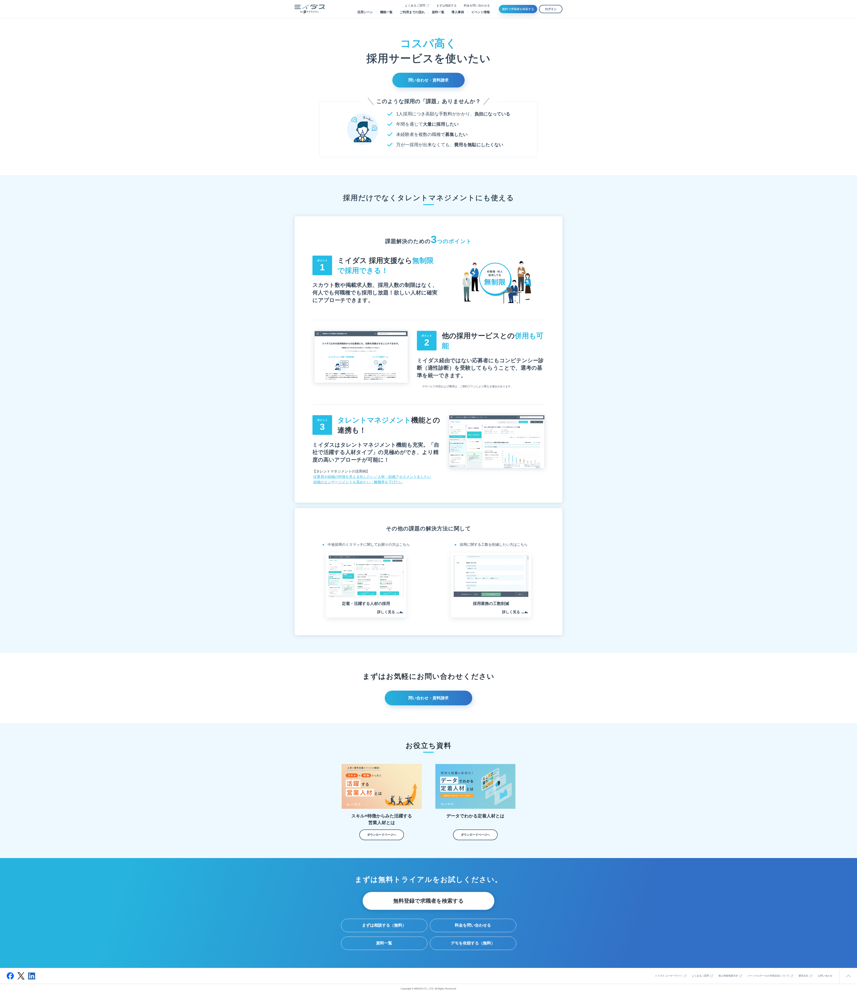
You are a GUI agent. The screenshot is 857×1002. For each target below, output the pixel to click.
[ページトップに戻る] (848, 976)
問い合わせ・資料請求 (428, 80)
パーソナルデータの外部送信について (768, 976)
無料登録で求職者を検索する (428, 901)
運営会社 (803, 976)
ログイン (551, 9)
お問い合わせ (825, 976)
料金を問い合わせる (477, 5)
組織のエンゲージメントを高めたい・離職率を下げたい (358, 482)
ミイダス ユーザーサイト (668, 976)
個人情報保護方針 (728, 976)
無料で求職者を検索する (518, 9)
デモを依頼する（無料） (473, 943)
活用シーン (365, 12)
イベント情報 (480, 12)
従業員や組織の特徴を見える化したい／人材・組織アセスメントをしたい (372, 477)
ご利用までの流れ (412, 12)
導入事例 (457, 12)
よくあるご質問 (415, 5)
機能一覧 (386, 12)
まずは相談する (446, 5)
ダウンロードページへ (381, 834)
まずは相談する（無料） (384, 925)
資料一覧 (438, 12)
